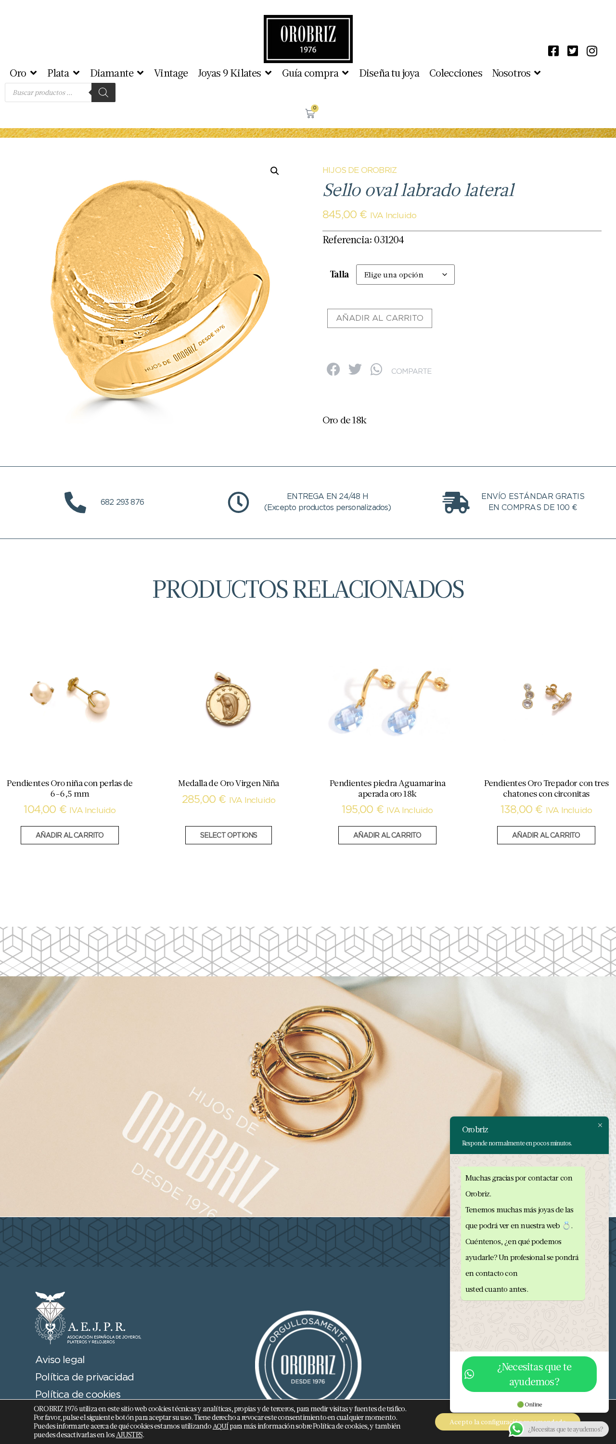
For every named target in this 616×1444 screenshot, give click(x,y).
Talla (339, 274)
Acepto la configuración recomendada (507, 1422)
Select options (228, 836)
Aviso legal (60, 1360)
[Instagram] (592, 50)
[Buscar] (103, 92)
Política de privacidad (84, 1377)
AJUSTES (129, 1435)
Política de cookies (77, 1395)
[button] (23, 73)
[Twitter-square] (572, 50)
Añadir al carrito (380, 318)
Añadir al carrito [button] (69, 836)
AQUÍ (221, 1426)
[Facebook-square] (553, 50)
